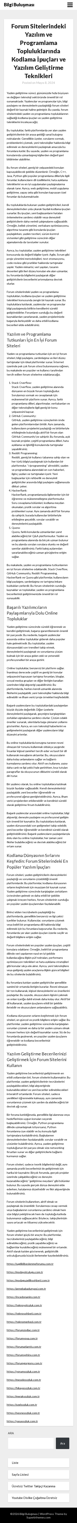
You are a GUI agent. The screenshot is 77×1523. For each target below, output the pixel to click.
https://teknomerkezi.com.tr (24, 1321)
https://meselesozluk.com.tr (24, 1379)
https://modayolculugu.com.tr (25, 1272)
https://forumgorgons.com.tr (24, 1363)
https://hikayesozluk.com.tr (23, 1388)
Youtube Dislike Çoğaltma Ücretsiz (34, 1498)
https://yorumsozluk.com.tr (23, 1371)
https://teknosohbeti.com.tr (24, 1313)
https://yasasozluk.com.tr (22, 1421)
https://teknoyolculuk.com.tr (24, 1305)
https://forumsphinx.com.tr (23, 1355)
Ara (11, 1433)
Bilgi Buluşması (19, 4)
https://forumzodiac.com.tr (23, 1330)
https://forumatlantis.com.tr (24, 1346)
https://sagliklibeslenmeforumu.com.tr (30, 1263)
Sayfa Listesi (20, 1474)
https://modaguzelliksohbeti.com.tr (28, 1280)
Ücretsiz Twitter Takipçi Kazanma (33, 1486)
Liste (15, 1462)
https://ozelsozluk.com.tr (22, 1404)
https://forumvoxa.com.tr (22, 1338)
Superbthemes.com (38, 1517)
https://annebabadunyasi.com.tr (26, 1288)
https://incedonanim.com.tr (23, 1297)
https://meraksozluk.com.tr (23, 1396)
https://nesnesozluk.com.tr (23, 1413)
